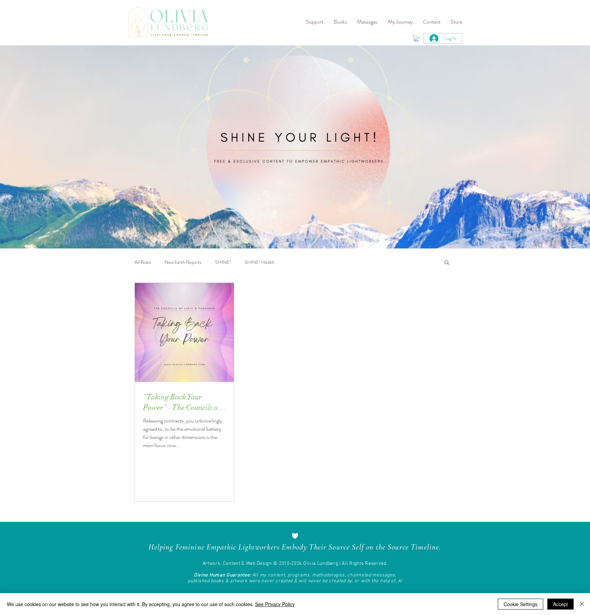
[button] (314, 22)
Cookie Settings (520, 604)
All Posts (143, 262)
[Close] (582, 604)
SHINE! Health (259, 262)
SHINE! (223, 262)
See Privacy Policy (275, 604)
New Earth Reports (183, 262)
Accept (560, 604)
